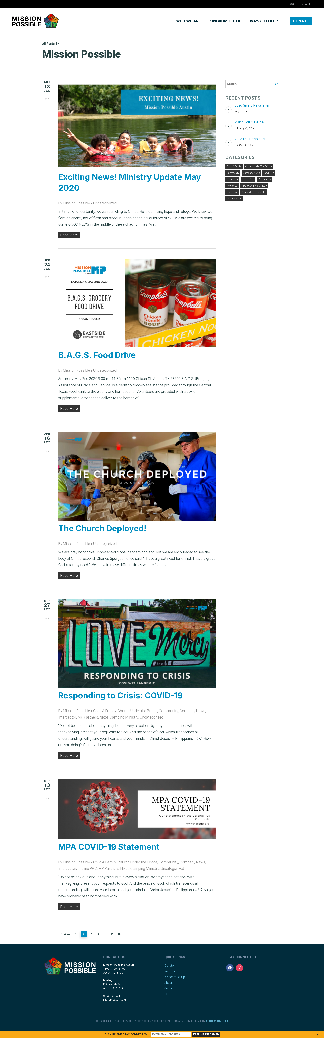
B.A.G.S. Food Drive (97, 355)
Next (121, 934)
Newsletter (232, 185)
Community (168, 711)
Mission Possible (76, 203)
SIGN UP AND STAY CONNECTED (126, 1034)
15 (112, 934)
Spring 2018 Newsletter (253, 192)
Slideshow (232, 192)
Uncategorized (105, 203)
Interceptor (67, 717)
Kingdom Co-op (225, 21)
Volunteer (170, 971)
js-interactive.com (217, 1021)
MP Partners (88, 717)
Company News (192, 711)
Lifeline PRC (87, 868)
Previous (65, 934)
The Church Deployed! (102, 528)
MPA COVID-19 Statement (108, 847)
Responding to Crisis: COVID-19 (120, 695)
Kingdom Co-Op (174, 977)
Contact (304, 4)
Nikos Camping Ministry (119, 717)
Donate (301, 21)
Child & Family (104, 711)
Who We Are (188, 21)
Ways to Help (264, 21)
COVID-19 (269, 173)
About (168, 982)
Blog (290, 4)
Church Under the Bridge (137, 711)
